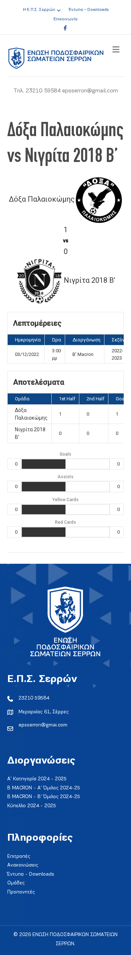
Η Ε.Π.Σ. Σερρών (39, 10)
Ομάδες (16, 883)
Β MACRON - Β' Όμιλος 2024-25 (43, 797)
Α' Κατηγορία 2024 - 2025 (37, 779)
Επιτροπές (18, 856)
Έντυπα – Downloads (88, 10)
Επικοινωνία (65, 19)
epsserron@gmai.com (43, 725)
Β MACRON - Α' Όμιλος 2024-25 (43, 788)
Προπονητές (21, 892)
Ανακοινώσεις (22, 865)
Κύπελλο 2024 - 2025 (31, 806)
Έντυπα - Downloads (30, 874)
